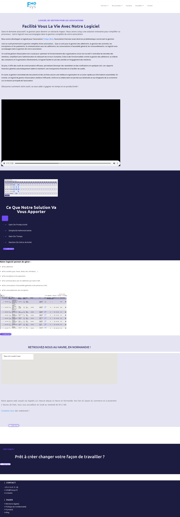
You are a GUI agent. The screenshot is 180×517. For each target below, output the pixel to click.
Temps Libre (48, 39)
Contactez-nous (7, 411)
